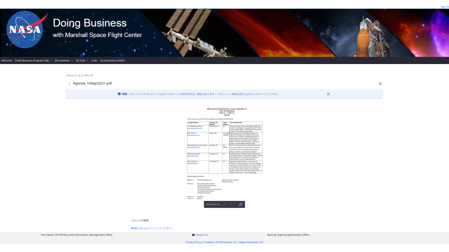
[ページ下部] (230, 204)
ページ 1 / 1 (212, 204)
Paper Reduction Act (251, 242)
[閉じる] (328, 94)
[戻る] (69, 83)
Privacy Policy (193, 242)
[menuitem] (7, 60)
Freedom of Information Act (220, 242)
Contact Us (201, 234)
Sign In (445, 6)
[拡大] (240, 204)
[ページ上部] (224, 204)
